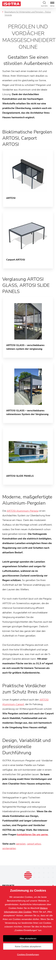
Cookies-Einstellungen (28, 954)
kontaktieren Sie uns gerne (32, 834)
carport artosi (34, 843)
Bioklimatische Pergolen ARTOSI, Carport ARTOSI (27, 138)
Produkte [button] (8, 885)
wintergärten (9, 848)
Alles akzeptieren (28, 938)
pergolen (21, 843)
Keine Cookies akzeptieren (28, 946)
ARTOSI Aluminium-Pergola (22, 511)
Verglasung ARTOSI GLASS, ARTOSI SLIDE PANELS (26, 285)
